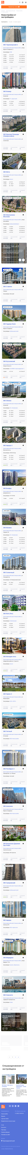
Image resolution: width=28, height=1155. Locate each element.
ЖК (10, 45)
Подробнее (7, 257)
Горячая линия (5, 1118)
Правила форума (5, 1132)
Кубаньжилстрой (14, 331)
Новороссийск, (17, 47)
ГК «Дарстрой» (13, 98)
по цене (10, 21)
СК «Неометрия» (14, 408)
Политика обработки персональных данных (10, 1146)
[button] (6, 1028)
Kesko (11, 1002)
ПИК (11, 52)
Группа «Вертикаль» (15, 965)
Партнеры (3, 1129)
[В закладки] (23, 45)
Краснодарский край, (8, 47)
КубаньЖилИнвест (14, 224)
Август (11, 179)
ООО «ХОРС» (13, 701)
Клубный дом (13, 620)
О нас (2, 1125)
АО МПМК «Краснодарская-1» (17, 368)
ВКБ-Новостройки (14, 738)
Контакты (3, 1127)
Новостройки (4, 1113)
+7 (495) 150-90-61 (19, 1113)
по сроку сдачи (17, 21)
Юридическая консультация (8, 1121)
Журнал (3, 1116)
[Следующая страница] (18, 1057)
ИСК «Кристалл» (14, 927)
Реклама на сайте (5, 1134)
